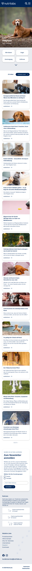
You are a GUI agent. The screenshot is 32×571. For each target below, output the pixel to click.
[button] (29, 3)
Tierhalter (8, 478)
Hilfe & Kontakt (6, 538)
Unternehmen (6, 543)
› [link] (17, 442)
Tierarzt (8, 476)
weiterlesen (6, 106)
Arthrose (22, 59)
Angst (22, 52)
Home (3, 43)
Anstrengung (8, 59)
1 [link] (14, 442)
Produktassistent (7, 536)
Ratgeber (5, 545)
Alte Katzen (8, 52)
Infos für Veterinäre (8, 541)
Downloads (5, 547)
